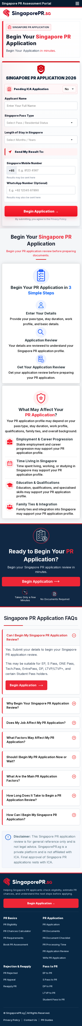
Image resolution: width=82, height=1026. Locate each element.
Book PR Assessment (15, 944)
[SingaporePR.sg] (27, 882)
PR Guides (47, 1019)
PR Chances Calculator (17, 931)
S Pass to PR (50, 979)
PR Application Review (56, 951)
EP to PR (47, 972)
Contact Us (30, 1019)
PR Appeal (9, 979)
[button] (78, 3)
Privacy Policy (58, 219)
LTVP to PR (49, 992)
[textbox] (41, 123)
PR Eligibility (10, 924)
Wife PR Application (54, 957)
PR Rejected (10, 972)
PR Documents (51, 931)
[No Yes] (69, 89)
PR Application (51, 924)
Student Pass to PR (54, 999)
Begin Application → (41, 903)
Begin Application (23, 685)
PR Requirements (13, 937)
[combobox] (41, 122)
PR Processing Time (54, 944)
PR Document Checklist (56, 937)
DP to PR (47, 986)
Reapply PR (10, 986)
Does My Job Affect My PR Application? (36, 723)
